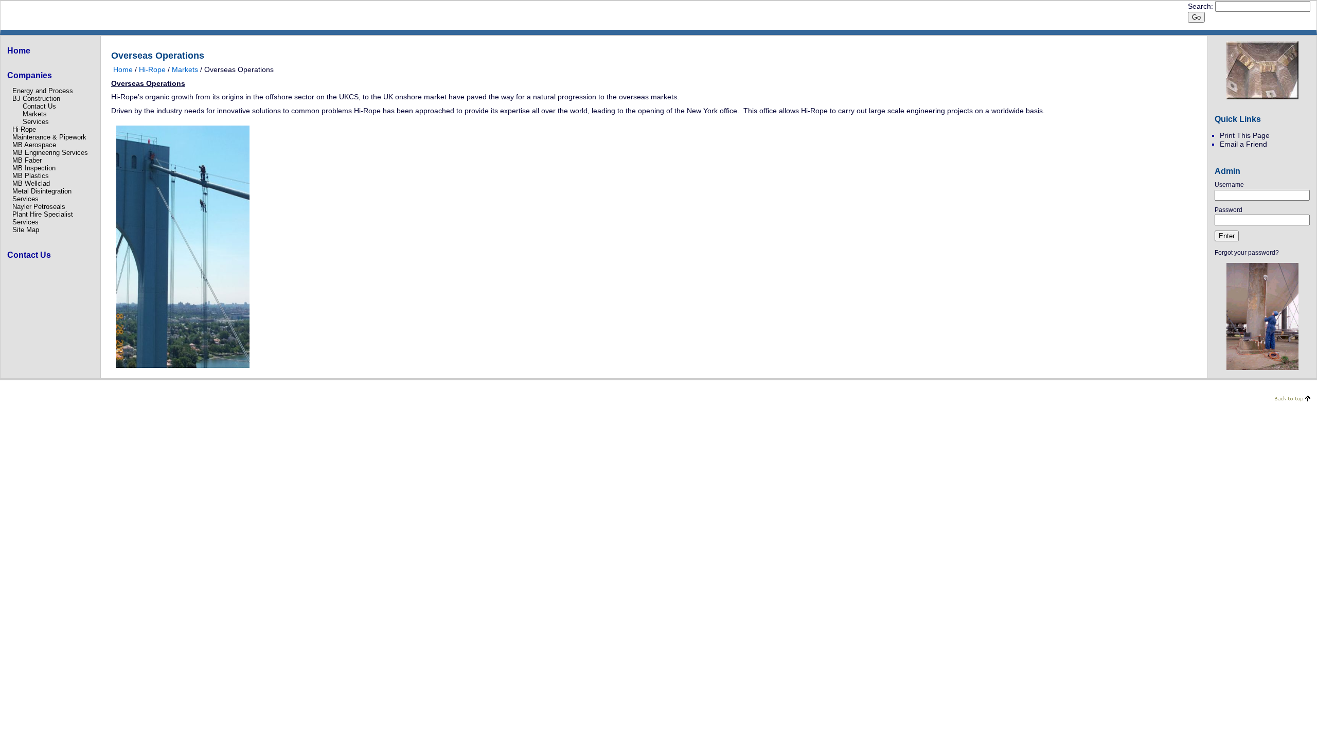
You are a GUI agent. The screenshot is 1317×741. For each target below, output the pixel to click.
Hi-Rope (24, 129)
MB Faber (27, 160)
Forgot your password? (1247, 252)
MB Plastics (30, 176)
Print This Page (1245, 135)
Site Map (25, 230)
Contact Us (39, 106)
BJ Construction (36, 98)
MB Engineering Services (50, 152)
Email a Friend (1243, 144)
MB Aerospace (34, 145)
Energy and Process (42, 91)
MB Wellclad (31, 183)
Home (123, 69)
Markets (35, 114)
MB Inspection (34, 168)
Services (36, 122)
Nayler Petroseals (38, 206)
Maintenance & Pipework (49, 137)
